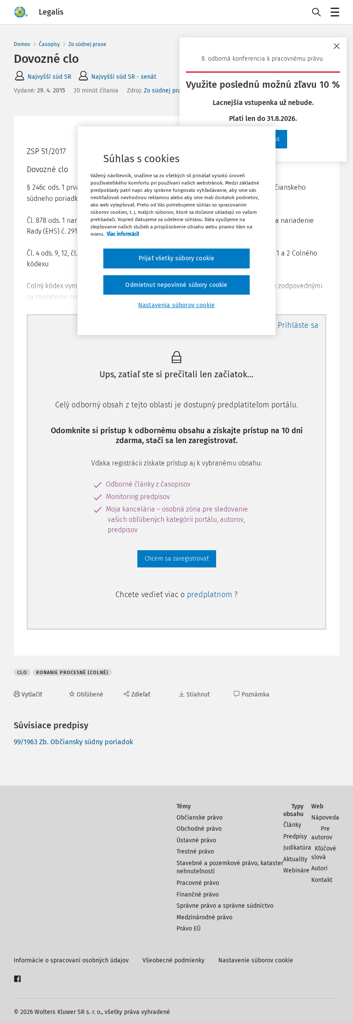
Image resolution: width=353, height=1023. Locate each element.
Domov (22, 44)
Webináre (296, 870)
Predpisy (295, 836)
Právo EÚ (188, 928)
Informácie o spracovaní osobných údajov (71, 960)
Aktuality (295, 859)
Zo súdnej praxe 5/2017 (175, 90)
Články (292, 825)
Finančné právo (197, 894)
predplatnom (210, 594)
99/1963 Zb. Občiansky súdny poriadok (73, 742)
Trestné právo (195, 851)
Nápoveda (325, 817)
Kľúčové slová (323, 853)
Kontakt (321, 880)
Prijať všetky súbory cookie (176, 258)
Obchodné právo (199, 828)
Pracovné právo (197, 883)
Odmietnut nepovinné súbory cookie (176, 285)
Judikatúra (297, 847)
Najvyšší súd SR (49, 76)
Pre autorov (321, 833)
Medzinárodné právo (204, 917)
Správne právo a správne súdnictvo (224, 905)
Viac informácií (123, 234)
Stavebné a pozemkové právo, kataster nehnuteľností (229, 867)
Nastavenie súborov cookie (255, 960)
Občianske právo (199, 817)
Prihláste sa (298, 325)
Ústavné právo (196, 840)
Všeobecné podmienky (173, 960)
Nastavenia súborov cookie (176, 305)
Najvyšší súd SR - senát (123, 76)
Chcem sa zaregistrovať (177, 558)
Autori (319, 868)
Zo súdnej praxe (87, 44)
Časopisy (49, 44)
